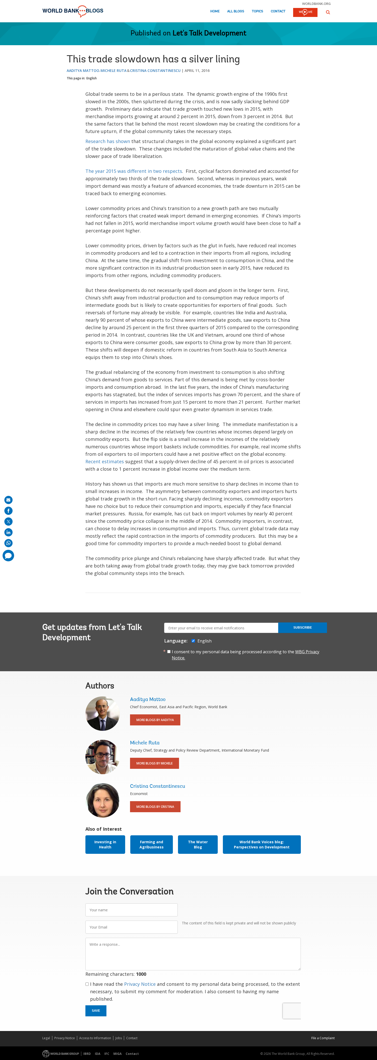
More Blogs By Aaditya (155, 720)
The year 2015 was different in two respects (133, 171)
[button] (328, 12)
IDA (97, 1054)
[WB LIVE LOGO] (305, 13)
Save (96, 1010)
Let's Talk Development (209, 33)
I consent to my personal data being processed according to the (245, 655)
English (91, 78)
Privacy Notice (140, 984)
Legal (46, 1038)
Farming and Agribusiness (152, 844)
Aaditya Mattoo (83, 70)
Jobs (118, 1038)
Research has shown (107, 141)
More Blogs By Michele (154, 763)
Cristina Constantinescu (155, 70)
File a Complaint (323, 1038)
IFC (106, 1054)
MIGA (117, 1054)
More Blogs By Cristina (155, 807)
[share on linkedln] (8, 532)
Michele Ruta (113, 70)
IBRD (87, 1054)
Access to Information (95, 1038)
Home (215, 11)
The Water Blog (198, 844)
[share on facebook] (8, 511)
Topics (257, 11)
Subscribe (302, 627)
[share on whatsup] (8, 543)
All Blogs (235, 11)
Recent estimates (104, 461)
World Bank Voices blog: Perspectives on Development (262, 844)
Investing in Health (105, 844)
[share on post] (8, 521)
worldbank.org (316, 3)
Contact (278, 11)
